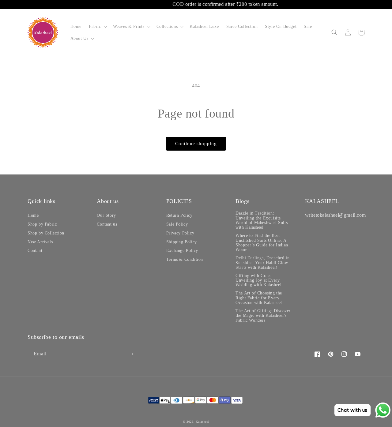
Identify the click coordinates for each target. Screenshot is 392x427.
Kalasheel (202, 421)
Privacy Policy (180, 233)
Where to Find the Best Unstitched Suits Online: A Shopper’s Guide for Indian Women (262, 242)
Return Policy (179, 215)
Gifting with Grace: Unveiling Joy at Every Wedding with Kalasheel (258, 280)
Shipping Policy (181, 242)
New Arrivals (40, 242)
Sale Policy (177, 224)
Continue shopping (196, 143)
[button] (97, 26)
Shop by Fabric (42, 224)
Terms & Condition (184, 259)
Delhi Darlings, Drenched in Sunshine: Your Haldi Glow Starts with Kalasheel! (262, 263)
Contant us (107, 224)
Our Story (106, 215)
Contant (35, 250)
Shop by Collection (46, 233)
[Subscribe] (131, 354)
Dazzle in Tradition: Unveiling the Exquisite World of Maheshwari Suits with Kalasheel (262, 220)
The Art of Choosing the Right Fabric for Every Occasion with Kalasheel (259, 298)
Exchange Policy (182, 250)
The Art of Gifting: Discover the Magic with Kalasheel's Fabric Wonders (263, 316)
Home (33, 215)
